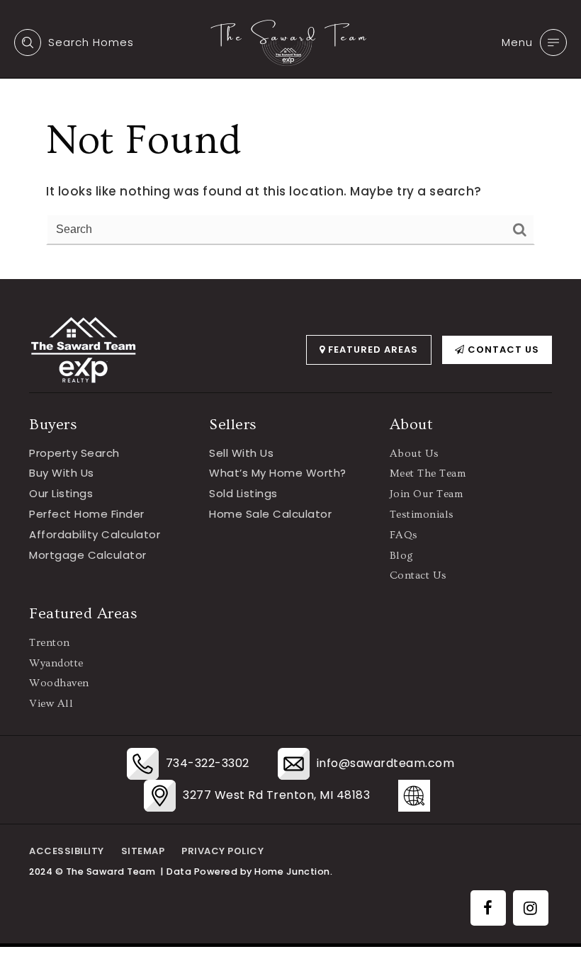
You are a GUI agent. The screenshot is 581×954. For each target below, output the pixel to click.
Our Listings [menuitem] (61, 493)
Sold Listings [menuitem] (243, 493)
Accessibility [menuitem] (66, 851)
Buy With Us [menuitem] (61, 472)
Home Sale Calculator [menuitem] (270, 513)
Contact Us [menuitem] (418, 575)
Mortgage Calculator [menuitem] (88, 554)
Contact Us (502, 349)
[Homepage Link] (290, 41)
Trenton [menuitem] (49, 643)
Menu (517, 42)
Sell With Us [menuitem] (241, 452)
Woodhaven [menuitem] (59, 683)
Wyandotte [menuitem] (56, 663)
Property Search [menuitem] (74, 452)
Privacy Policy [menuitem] (222, 851)
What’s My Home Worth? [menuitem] (277, 472)
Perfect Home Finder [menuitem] (87, 513)
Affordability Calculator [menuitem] (94, 534)
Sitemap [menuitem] (143, 851)
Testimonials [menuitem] (422, 515)
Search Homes (91, 42)
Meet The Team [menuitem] (428, 473)
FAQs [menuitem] (404, 535)
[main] (290, 139)
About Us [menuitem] (414, 454)
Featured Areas (371, 349)
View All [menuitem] (51, 704)
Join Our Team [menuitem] (426, 494)
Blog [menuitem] (402, 556)
